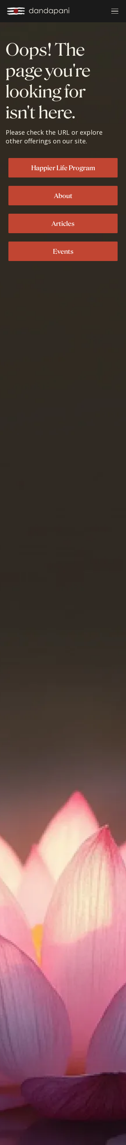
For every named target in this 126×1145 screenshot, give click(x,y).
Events (63, 251)
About (63, 195)
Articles (63, 223)
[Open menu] (114, 11)
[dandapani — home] (38, 11)
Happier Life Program (63, 168)
